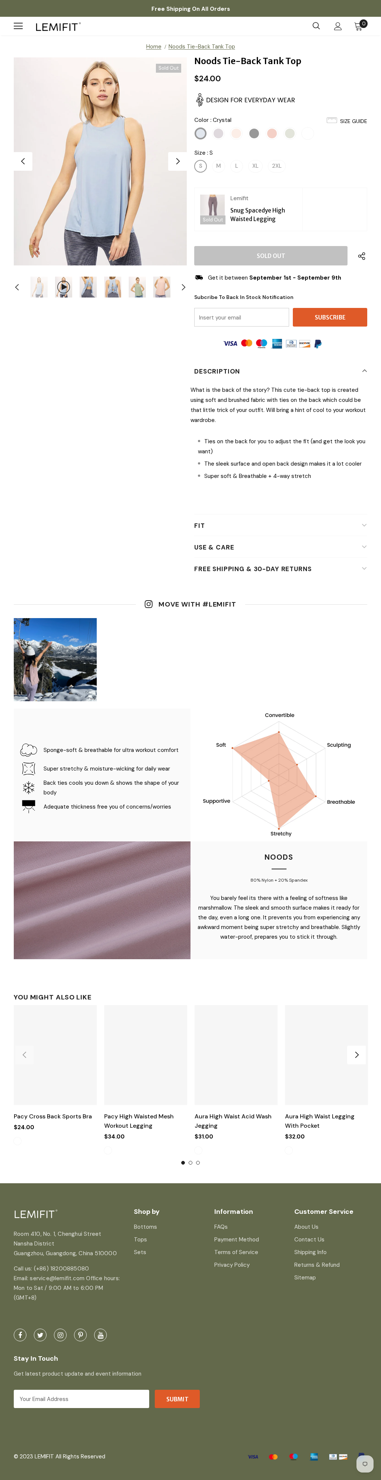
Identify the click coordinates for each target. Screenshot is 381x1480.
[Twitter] (40, 1335)
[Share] (359, 255)
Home (153, 46)
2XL (277, 166)
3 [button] (198, 1163)
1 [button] (183, 1163)
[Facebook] (20, 1335)
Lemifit (239, 198)
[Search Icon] (316, 26)
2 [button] (190, 1163)
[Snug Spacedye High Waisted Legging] (212, 209)
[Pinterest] (80, 1335)
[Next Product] (356, 1055)
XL (255, 166)
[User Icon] (338, 26)
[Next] (177, 161)
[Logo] (58, 26)
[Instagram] (60, 1335)
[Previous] (23, 161)
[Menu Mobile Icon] (18, 26)
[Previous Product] (24, 1055)
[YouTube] (100, 1335)
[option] (100, 161)
